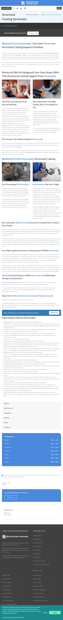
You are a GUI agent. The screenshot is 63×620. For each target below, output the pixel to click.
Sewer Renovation (7, 597)
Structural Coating (38, 586)
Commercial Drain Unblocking (41, 564)
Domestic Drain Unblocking (10, 604)
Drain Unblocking (37, 543)
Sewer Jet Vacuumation (39, 589)
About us (6, 403)
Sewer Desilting (37, 582)
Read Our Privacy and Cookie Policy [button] (13, 617)
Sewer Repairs (37, 575)
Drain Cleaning (37, 539)
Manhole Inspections (45, 326)
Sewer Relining (37, 579)
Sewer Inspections (8, 593)
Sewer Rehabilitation (8, 600)
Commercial (7, 413)
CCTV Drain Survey (22, 326)
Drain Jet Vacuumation (39, 561)
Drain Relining (37, 557)
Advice (6, 422)
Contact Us (53, 312)
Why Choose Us (8, 408)
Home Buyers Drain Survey (40, 600)
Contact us (7, 427)
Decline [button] (45, 612)
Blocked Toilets (7, 582)
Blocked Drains (8, 322)
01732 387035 (10, 26)
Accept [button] (55, 612)
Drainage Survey (7, 586)
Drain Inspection (42, 329)
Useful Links (38, 570)
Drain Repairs (36, 553)
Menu (59, 8)
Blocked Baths (6, 579)
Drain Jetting (36, 550)
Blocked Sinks (14, 335)
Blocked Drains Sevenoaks (17, 536)
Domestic (6, 418)
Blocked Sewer (7, 589)
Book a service (6, 8)
